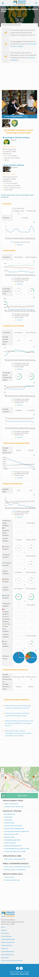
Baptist (15, 60)
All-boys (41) (8, 820)
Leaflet (28, 791)
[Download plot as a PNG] (34, 222)
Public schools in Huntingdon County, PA (17, 867)
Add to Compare (10, 147)
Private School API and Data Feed (11, 961)
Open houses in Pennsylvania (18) (14, 859)
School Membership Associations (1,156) (16, 849)
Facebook (21, 968)
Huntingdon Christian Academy (17, 137)
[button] (33, 777)
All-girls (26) (8, 817)
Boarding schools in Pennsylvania (14, 870)
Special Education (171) (11, 834)
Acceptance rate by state (12, 880)
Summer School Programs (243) (14, 829)
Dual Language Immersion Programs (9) (16, 831)
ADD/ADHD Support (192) (12, 840)
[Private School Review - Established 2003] (19, 3)
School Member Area (7, 952)
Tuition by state (9, 877)
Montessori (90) (9, 823)
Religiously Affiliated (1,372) (12, 846)
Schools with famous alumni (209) (15, 852)
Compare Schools (6, 945)
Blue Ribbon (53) (9, 814)
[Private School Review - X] (17, 968)
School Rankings (6, 936)
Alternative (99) (9, 837)
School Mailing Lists (7, 955)
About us (4, 930)
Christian (32, 57)
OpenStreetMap (35, 791)
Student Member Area (8, 939)
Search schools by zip (11, 804)
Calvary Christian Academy (13, 116)
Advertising (4, 958)
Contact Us (4, 949)
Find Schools (5, 933)
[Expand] (2, 776)
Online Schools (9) (10, 843)
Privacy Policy (24, 974)
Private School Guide (7, 942)
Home (3, 927)
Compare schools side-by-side (13, 807)
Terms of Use (14, 974)
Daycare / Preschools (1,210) (13, 826)
